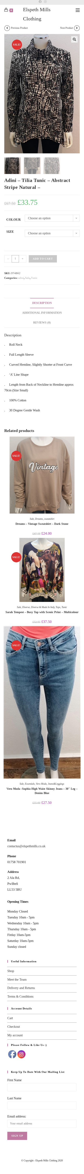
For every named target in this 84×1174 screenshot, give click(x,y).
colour (13, 219)
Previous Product (19, 28)
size (10, 231)
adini (21, 277)
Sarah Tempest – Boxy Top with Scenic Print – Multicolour (42, 612)
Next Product (66, 28)
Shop (10, 971)
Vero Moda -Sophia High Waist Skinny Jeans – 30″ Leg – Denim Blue (42, 791)
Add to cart (43, 258)
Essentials (30, 783)
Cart (10, 1018)
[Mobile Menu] (78, 10)
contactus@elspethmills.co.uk (26, 846)
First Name (14, 1080)
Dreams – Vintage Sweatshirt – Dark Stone (41, 523)
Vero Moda (41, 783)
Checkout (13, 1026)
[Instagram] (44, 2)
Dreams (39, 518)
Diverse (26, 607)
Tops (58, 607)
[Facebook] (40, 2)
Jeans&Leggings (56, 783)
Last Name (14, 1098)
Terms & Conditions (20, 996)
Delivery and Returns (21, 988)
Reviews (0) (42, 322)
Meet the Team (17, 979)
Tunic (34, 277)
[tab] (42, 303)
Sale (27, 277)
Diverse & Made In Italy (42, 607)
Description (42, 303)
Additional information (42, 312)
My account (15, 1035)
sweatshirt (49, 518)
